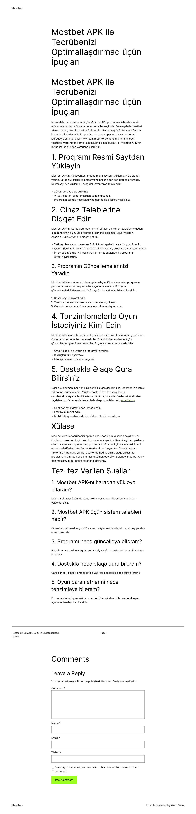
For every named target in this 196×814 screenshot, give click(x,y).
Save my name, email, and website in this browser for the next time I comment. (96, 769)
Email (55, 737)
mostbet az (128, 400)
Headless (17, 8)
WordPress (177, 805)
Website (56, 752)
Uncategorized (51, 632)
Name (56, 723)
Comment (58, 688)
